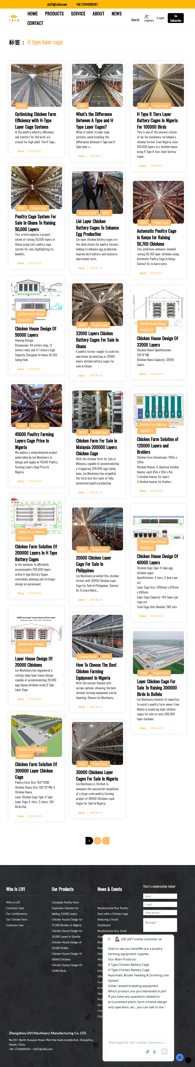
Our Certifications (16, 914)
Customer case (14, 925)
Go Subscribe (175, 18)
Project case (160, 106)
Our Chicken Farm (16, 919)
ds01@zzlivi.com (43, 1049)
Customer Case (15, 908)
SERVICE (78, 13)
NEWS (117, 13)
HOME (32, 13)
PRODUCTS (54, 13)
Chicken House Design (31, 314)
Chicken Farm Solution (153, 424)
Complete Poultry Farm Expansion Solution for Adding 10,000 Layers (65, 908)
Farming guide (87, 213)
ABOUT (98, 13)
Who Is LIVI (13, 902)
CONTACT (35, 23)
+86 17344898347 (20, 1049)
